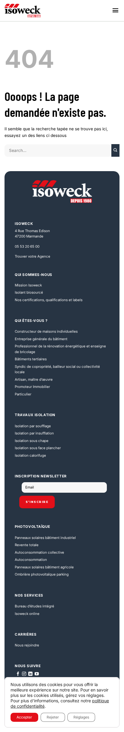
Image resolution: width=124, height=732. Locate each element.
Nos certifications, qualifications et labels (48, 300)
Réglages (81, 717)
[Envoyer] (115, 150)
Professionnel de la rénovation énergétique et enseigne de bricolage (60, 349)
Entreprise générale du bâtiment (41, 339)
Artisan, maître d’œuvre (34, 379)
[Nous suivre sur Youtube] (37, 674)
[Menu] (115, 11)
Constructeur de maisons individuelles (46, 331)
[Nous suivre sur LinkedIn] (30, 674)
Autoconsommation (31, 560)
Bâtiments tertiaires (31, 359)
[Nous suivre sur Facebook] (18, 674)
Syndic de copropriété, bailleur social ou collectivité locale (57, 369)
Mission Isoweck (28, 285)
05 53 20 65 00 (27, 246)
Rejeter (53, 717)
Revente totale (27, 545)
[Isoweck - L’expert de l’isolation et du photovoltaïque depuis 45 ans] (23, 10)
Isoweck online (27, 614)
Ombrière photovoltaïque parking (42, 574)
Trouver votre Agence (32, 256)
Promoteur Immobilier (32, 387)
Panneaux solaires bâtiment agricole (44, 567)
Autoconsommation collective (39, 552)
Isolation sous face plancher (38, 448)
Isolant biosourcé (29, 292)
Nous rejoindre (27, 645)
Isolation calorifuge (30, 455)
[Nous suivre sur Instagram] (24, 674)
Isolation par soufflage (33, 426)
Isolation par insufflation (34, 433)
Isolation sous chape (31, 441)
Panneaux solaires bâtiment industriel (45, 538)
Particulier (23, 394)
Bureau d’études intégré (34, 606)
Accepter (24, 717)
